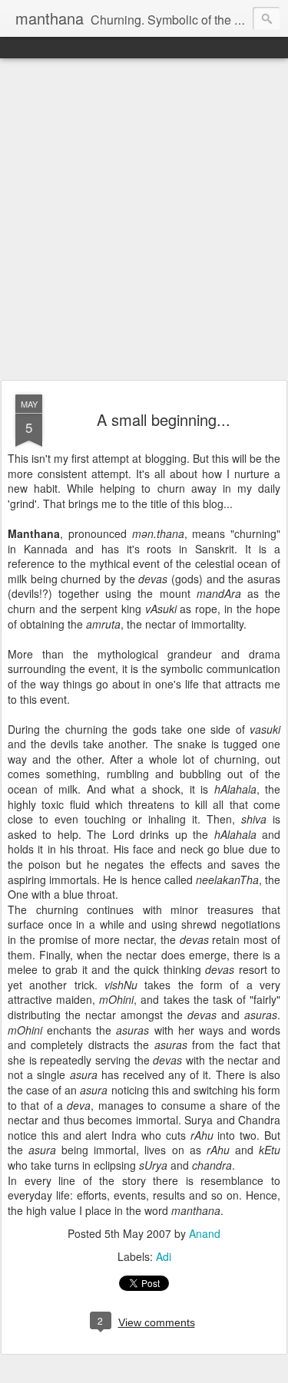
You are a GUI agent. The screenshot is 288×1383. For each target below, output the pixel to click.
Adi (163, 1256)
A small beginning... (163, 419)
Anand (204, 1233)
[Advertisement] (144, 220)
